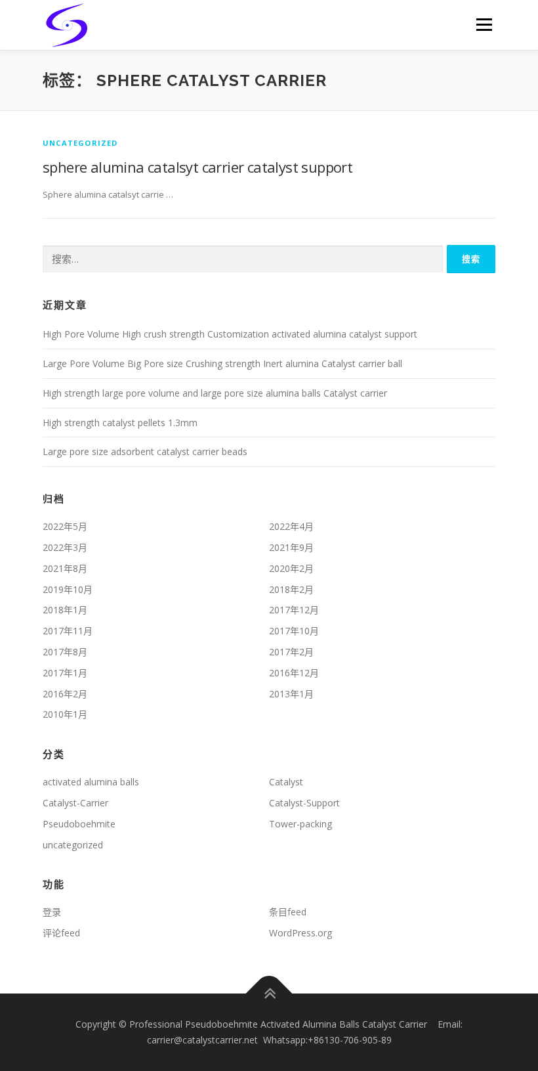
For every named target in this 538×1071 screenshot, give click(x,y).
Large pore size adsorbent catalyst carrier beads (145, 451)
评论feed (61, 933)
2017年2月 (291, 651)
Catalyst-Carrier (75, 803)
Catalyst (286, 782)
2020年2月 (291, 568)
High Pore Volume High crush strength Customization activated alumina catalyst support (230, 334)
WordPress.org (300, 933)
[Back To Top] (269, 994)
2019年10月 (68, 589)
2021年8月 (65, 568)
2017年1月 (65, 673)
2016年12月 (294, 673)
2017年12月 (294, 609)
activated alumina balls (91, 782)
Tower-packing (300, 824)
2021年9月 (291, 547)
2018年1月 (65, 609)
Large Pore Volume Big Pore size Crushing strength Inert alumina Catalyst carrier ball (222, 363)
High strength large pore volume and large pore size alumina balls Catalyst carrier (215, 393)
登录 (52, 912)
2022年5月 (65, 526)
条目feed (287, 912)
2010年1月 (65, 714)
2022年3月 (65, 547)
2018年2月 (291, 589)
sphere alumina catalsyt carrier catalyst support (197, 167)
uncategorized (80, 143)
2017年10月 (294, 630)
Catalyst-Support (304, 803)
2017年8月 (65, 651)
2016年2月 (65, 694)
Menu (483, 24)
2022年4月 (291, 526)
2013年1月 (291, 694)
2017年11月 (68, 630)
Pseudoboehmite (79, 824)
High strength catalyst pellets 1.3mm (120, 422)
